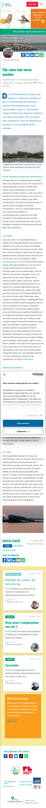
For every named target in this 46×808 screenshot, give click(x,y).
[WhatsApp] (26, 756)
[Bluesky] (16, 756)
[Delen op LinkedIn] (32, 55)
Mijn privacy (8, 786)
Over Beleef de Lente (10, 782)
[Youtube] (11, 756)
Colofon (29, 785)
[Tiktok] (21, 756)
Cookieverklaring (26, 782)
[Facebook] (6, 756)
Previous (3, 21)
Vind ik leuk (38, 541)
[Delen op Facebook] (23, 55)
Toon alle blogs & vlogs (14, 38)
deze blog (28, 359)
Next (42, 21)
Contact (22, 785)
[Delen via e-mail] (37, 55)
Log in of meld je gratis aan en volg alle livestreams (38, 16)
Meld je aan (12, 721)
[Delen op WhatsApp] (41, 55)
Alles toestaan (23, 423)
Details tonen (32, 415)
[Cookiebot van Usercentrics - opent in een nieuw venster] (32, 374)
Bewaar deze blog (24, 83)
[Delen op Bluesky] (28, 55)
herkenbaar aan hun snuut (14, 262)
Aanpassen (21, 431)
